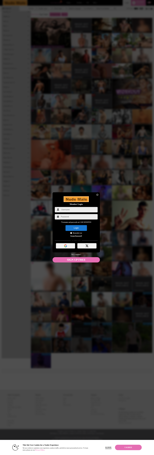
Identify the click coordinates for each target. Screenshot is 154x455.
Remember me (77, 233)
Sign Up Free (76, 259)
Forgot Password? (76, 236)
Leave (108, 447)
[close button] (97, 194)
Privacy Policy (40, 450)
